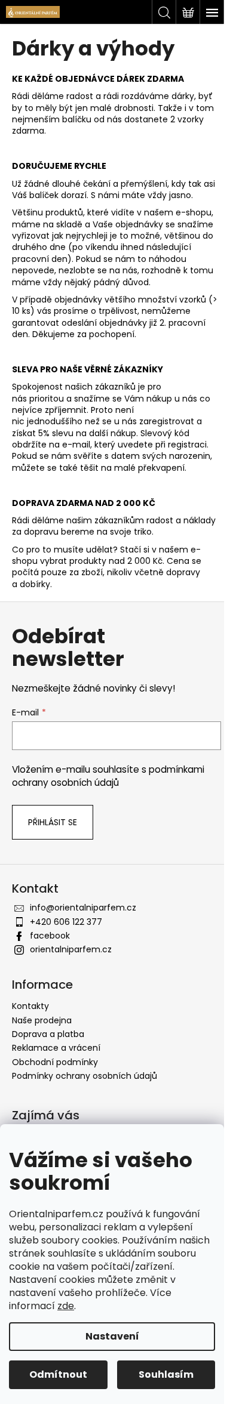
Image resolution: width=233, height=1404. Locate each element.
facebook (50, 936)
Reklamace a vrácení (56, 1048)
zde (65, 1306)
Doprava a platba (48, 1034)
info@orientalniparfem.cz (83, 908)
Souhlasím (166, 1374)
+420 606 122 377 (66, 922)
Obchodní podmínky (55, 1062)
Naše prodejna (42, 1020)
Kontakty (30, 1006)
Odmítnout (58, 1374)
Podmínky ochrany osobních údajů (84, 1076)
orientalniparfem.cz (71, 949)
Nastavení (112, 1336)
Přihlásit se (52, 822)
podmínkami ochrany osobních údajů (108, 776)
